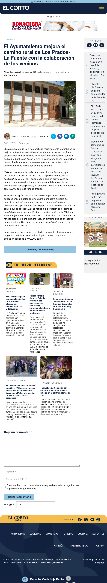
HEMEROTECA (79, 545)
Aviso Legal (88, 559)
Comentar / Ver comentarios (40, 249)
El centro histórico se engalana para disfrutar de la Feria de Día (98, 92)
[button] (68, 578)
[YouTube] (92, 520)
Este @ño (10, 504)
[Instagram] (98, 520)
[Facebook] (80, 520)
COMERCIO (52, 533)
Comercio (10, 39)
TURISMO (68, 533)
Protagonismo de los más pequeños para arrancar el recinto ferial (98, 202)
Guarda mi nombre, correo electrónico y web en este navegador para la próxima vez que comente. (43, 487)
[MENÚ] (101, 8)
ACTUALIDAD (18, 533)
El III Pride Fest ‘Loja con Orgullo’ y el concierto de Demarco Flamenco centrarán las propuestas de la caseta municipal (98, 121)
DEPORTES (98, 533)
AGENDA (99, 545)
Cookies (100, 559)
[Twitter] (86, 520)
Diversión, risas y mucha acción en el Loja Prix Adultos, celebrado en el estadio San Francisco (97, 67)
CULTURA (83, 533)
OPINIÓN (59, 545)
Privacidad (99, 562)
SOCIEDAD (35, 533)
